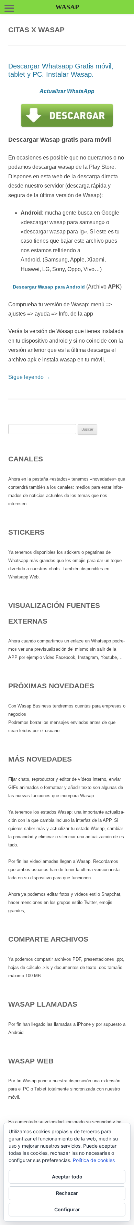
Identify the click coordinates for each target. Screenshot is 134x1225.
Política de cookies (94, 1160)
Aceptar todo (67, 1176)
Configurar (67, 1209)
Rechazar (67, 1193)
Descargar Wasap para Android (49, 287)
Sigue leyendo (29, 377)
